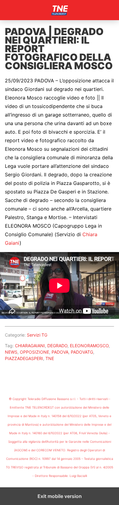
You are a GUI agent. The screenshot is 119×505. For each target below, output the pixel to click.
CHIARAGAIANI (30, 345)
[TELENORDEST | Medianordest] (59, 10)
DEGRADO (57, 345)
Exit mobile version (60, 496)
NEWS (11, 352)
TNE (49, 358)
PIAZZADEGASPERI (24, 358)
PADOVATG (82, 352)
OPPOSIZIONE (34, 352)
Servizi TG (37, 334)
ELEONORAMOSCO (89, 345)
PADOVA (60, 352)
